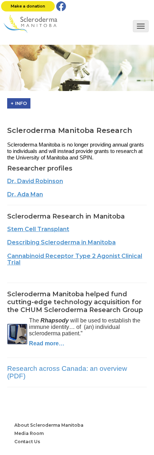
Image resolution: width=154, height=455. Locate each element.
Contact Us (27, 442)
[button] (77, 194)
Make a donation (28, 6)
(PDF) (16, 376)
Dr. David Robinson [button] (35, 181)
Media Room (29, 433)
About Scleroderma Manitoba (48, 425)
